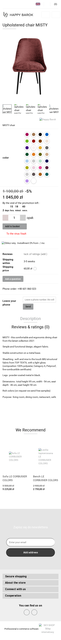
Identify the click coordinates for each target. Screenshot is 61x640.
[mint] (40, 161)
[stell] (33, 174)
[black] (40, 134)
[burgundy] (33, 141)
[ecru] (33, 148)
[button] (30, 576)
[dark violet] (27, 148)
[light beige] (47, 154)
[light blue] (27, 161)
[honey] (33, 154)
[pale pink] (33, 167)
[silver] (27, 174)
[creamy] (47, 141)
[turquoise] (47, 174)
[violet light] (27, 181)
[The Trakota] (40, 174)
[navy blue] (47, 161)
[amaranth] (27, 134)
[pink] (40, 167)
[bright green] (27, 141)
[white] (33, 181)
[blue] (47, 134)
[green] (27, 154)
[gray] (47, 148)
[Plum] (47, 167)
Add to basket (12, 226)
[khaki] (40, 154)
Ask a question (13, 279)
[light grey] (33, 161)
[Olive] (27, 167)
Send (28, 306)
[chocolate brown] (40, 141)
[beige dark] (33, 134)
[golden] (40, 148)
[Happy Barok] (47, 119)
